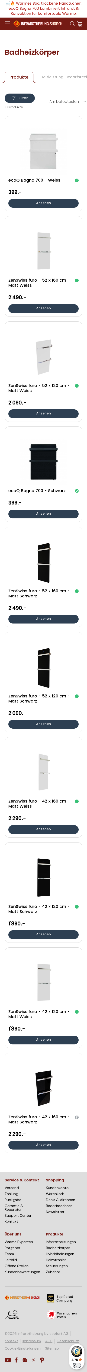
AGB (48, 1341)
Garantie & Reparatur (14, 1207)
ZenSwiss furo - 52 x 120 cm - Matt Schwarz (39, 699)
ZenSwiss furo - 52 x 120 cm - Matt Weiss (39, 388)
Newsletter (55, 1212)
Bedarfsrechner (59, 1206)
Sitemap (52, 1348)
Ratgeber (12, 1248)
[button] (7, 24)
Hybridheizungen (60, 1254)
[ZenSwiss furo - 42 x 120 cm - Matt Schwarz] (43, 878)
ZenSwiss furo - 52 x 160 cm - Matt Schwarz (39, 594)
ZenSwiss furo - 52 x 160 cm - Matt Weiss (39, 283)
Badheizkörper (58, 1248)
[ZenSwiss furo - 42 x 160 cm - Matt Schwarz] (43, 1088)
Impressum (32, 1341)
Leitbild (11, 1260)
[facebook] (16, 1360)
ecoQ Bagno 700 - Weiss (34, 180)
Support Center (18, 1215)
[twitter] (33, 1360)
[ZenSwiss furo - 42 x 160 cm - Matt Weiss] (43, 772)
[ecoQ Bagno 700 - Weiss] (43, 151)
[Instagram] (25, 1360)
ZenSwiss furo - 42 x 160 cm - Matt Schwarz (39, 1120)
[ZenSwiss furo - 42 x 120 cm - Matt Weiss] (43, 983)
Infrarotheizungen (61, 1242)
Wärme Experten (19, 1242)
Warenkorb (55, 1194)
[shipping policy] (12, 1319)
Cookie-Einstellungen (23, 1348)
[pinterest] (42, 1360)
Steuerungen (57, 1266)
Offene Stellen (17, 1266)
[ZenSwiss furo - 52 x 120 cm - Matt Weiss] (43, 357)
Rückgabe (13, 1200)
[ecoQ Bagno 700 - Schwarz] (43, 462)
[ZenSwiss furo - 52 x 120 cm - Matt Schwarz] (43, 667)
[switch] (77, 1365)
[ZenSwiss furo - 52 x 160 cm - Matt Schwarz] (43, 562)
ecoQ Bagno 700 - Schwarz (37, 491)
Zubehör (53, 1272)
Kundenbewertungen (22, 1272)
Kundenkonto (57, 1188)
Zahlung (11, 1194)
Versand (12, 1188)
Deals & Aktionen (60, 1200)
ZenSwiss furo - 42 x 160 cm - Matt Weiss (39, 804)
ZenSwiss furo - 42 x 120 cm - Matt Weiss (39, 1015)
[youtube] (8, 1360)
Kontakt (11, 1221)
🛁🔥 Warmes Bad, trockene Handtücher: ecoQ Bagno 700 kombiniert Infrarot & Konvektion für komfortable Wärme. (43, 9)
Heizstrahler (56, 1260)
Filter (23, 98)
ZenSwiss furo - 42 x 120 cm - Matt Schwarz (39, 909)
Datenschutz (68, 1341)
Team (9, 1254)
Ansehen (43, 203)
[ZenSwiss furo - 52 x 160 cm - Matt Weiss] (43, 251)
